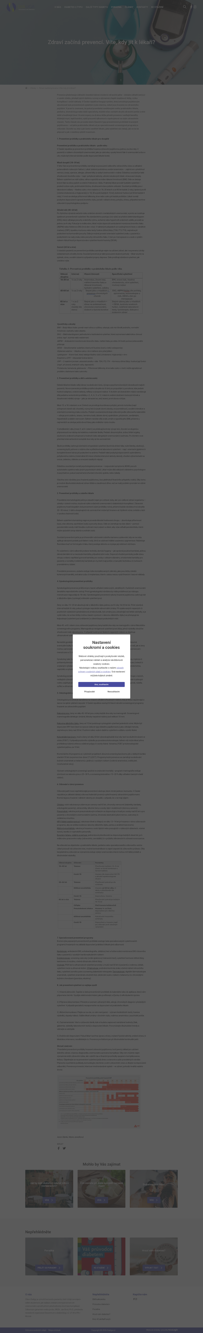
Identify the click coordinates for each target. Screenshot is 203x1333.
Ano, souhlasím (101, 684)
